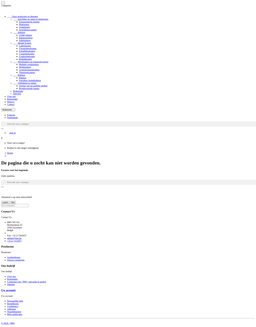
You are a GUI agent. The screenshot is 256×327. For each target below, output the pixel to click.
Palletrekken (25, 40)
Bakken (19, 75)
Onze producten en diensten (22, 16)
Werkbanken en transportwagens (30, 62)
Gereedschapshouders (29, 70)
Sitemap (11, 284)
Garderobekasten (27, 56)
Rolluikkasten (25, 59)
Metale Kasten (22, 43)
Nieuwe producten (15, 260)
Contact (10, 104)
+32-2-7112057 (14, 241)
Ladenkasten (25, 46)
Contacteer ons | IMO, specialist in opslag (26, 282)
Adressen (11, 309)
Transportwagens (27, 72)
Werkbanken (25, 67)
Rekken (19, 32)
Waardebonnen (14, 311)
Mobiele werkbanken (29, 64)
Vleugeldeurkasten (27, 48)
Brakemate (18, 91)
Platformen (24, 24)
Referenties (12, 99)
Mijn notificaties (14, 314)
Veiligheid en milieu (24, 83)
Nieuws (10, 102)
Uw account (8, 290)
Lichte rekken (25, 35)
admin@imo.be (14, 238)
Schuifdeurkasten (27, 51)
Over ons (11, 96)
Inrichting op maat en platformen (30, 19)
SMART (17, 94)
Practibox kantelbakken (30, 80)
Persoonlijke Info (15, 301)
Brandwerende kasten (29, 88)
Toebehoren (24, 27)
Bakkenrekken (26, 38)
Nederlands (12, 117)
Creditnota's (12, 306)
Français (11, 115)
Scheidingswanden (28, 30)
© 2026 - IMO (8, 323)
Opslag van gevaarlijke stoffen (33, 86)
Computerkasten (26, 54)
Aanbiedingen (13, 257)
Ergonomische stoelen (29, 22)
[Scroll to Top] (128, 321)
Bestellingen (13, 303)
